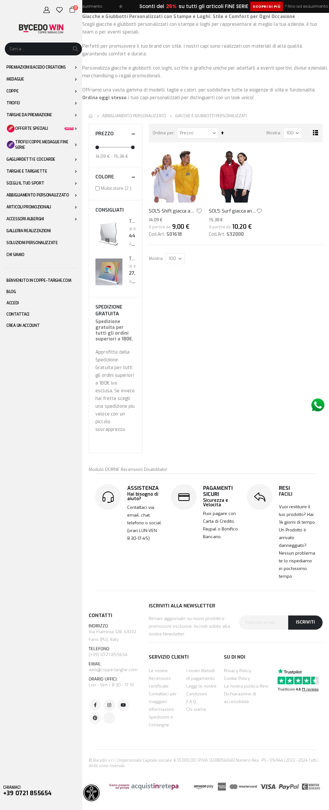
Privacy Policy (237, 670)
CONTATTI (100, 615)
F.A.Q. (191, 701)
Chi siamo (196, 709)
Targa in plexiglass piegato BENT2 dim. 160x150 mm (132, 259)
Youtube (123, 705)
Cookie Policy (237, 678)
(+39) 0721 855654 (108, 652)
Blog (11, 291)
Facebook (95, 705)
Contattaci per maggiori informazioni (163, 701)
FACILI (285, 494)
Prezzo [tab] (104, 133)
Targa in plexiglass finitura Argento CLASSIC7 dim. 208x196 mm (132, 221)
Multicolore (117, 188)
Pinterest (95, 718)
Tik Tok (109, 718)
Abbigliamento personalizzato (134, 116)
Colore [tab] (104, 177)
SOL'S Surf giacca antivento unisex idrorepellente (232, 211)
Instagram (109, 705)
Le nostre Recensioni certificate (160, 678)
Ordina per (163, 133)
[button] (199, 211)
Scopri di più (253, 6)
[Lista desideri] (59, 10)
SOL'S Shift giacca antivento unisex (172, 211)
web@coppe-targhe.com (113, 669)
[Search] (75, 49)
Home (91, 116)
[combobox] (43, 49)
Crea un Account (23, 325)
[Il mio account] (46, 10)
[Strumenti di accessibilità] (91, 792)
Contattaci (17, 314)
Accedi (12, 303)
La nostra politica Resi (246, 686)
